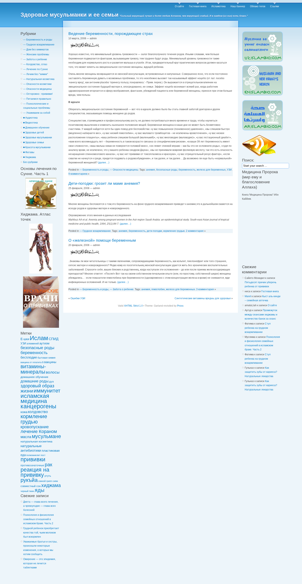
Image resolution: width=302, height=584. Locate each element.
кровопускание (35, 427)
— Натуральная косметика (38, 79)
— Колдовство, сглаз (35, 64)
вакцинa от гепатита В (32, 362)
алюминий (33, 343)
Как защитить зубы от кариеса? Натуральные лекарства (261, 372)
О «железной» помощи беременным (102, 240)
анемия (150, 169)
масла (26, 437)
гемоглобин (158, 289)
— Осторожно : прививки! (38, 93)
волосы (53, 372)
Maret (248, 296)
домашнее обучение (34, 377)
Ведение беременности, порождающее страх (110, 33)
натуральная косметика (36, 441)
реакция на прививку (35, 472)
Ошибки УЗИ (77, 298)
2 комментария (195, 231)
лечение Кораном (39, 431)
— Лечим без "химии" (35, 74)
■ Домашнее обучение (36, 127)
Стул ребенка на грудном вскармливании (258, 328)
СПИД (54, 339)
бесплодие (29, 357)
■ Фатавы (28, 152)
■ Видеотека (30, 122)
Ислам (39, 338)
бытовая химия (46, 357)
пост (43, 455)
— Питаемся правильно (37, 98)
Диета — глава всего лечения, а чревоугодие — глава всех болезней (40, 506)
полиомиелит (33, 455)
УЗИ (23, 343)
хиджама (51, 485)
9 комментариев (77, 173)
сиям (55, 481)
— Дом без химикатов (35, 49)
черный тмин (27, 491)
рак (48, 464)
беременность (34, 352)
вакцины (50, 362)
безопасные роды (37, 347)
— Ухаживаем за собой (36, 112)
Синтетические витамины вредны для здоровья (203, 298)
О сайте (179, 6)
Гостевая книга (197, 6)
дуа (51, 381)
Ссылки (274, 6)
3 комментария (205, 289)
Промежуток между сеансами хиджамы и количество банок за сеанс (261, 314)
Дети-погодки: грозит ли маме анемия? (104, 183)
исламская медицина (35, 398)
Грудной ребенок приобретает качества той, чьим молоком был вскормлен (41, 532)
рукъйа (29, 480)
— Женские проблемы (36, 54)
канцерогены (38, 406)
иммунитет (47, 391)
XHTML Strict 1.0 (133, 305)
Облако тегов (257, 6)
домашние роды (34, 381)
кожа (24, 412)
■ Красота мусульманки (37, 147)
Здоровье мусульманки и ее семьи (70, 15)
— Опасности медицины (37, 89)
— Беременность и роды (37, 39)
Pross (180, 305)
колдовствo (38, 412)
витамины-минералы (33, 369)
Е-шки (25, 339)
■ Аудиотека (30, 117)
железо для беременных (211, 169)
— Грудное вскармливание (38, 44)
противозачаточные (32, 465)
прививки (33, 459)
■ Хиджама (29, 157)
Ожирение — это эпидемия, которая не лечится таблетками (39, 563)
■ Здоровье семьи (33, 142)
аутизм (44, 343)
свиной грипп (45, 481)
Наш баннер (238, 6)
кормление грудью (34, 418)
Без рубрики (30, 162)
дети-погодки (154, 231)
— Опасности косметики (37, 84)
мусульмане (46, 436)
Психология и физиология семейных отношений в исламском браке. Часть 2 (38, 519)
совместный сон (31, 486)
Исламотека (218, 6)
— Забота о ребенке (35, 59)
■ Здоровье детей (33, 132)
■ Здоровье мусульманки (37, 137)
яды (39, 490)
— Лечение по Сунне (35, 69)
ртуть (48, 475)
